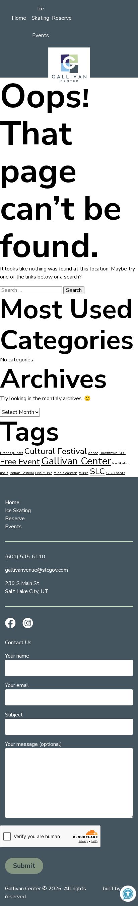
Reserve (62, 18)
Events (40, 35)
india (4, 472)
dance (93, 452)
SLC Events (115, 472)
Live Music (43, 472)
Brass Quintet (11, 452)
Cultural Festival (55, 451)
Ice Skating (121, 463)
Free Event (20, 461)
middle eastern (65, 472)
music (83, 472)
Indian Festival (22, 472)
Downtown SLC (112, 452)
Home (19, 18)
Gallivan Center (76, 461)
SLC (97, 471)
